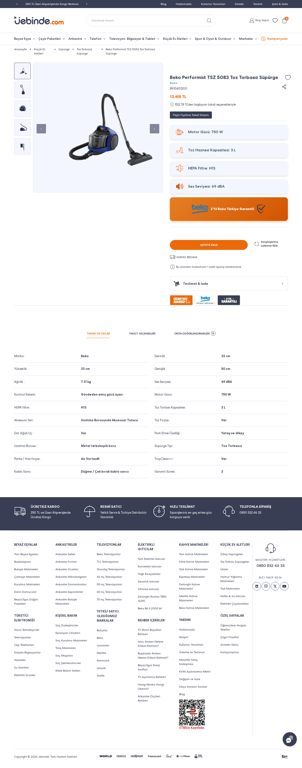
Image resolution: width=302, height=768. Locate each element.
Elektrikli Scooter (24, 675)
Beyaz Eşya (22, 39)
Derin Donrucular (25, 592)
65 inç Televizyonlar (109, 592)
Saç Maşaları (64, 655)
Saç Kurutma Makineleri (71, 640)
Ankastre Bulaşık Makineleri (66, 602)
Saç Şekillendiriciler (68, 663)
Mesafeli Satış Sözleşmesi (188, 662)
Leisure (101, 668)
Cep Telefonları (24, 645)
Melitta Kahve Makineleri (188, 598)
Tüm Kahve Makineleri (193, 554)
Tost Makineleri (230, 588)
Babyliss (102, 630)
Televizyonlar (22, 637)
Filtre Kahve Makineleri (194, 562)
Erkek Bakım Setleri (67, 671)
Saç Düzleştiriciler (66, 625)
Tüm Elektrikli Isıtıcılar (151, 559)
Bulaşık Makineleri (26, 569)
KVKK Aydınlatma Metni (194, 671)
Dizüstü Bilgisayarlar (27, 652)
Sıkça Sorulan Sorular (193, 687)
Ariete (101, 675)
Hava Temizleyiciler (26, 630)
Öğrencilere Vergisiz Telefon (233, 627)
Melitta (101, 653)
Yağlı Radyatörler (149, 574)
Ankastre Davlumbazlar (71, 584)
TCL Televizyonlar (108, 562)
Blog (163, 4)
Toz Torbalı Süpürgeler (234, 562)
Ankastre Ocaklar (66, 569)
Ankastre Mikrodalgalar (71, 577)
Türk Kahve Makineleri (193, 569)
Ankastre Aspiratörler (69, 592)
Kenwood (103, 660)
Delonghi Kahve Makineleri (189, 586)
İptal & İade (280, 4)
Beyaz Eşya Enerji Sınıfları (149, 667)
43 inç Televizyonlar (109, 577)
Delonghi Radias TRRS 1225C (152, 599)
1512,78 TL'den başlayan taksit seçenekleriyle (205, 105)
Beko (173, 83)
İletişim (183, 637)
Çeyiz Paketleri (49, 39)
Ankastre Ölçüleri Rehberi (149, 698)
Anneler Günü (229, 645)
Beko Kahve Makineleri (194, 608)
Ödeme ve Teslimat (192, 652)
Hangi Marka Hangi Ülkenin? (151, 687)
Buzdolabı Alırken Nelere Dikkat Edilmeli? (153, 656)
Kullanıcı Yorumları (213, 4)
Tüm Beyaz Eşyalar (26, 554)
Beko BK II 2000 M (150, 608)
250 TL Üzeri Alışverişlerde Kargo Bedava (52, 4)
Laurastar (103, 645)
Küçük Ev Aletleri (175, 39)
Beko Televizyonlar (109, 554)
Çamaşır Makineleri (27, 577)
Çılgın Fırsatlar (229, 637)
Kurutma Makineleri (27, 584)
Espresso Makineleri (192, 577)
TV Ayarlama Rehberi (152, 677)
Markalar (246, 39)
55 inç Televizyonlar (109, 584)
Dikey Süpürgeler (231, 554)
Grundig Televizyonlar (111, 569)
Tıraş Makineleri (65, 648)
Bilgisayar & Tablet (141, 39)
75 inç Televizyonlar (109, 599)
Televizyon (117, 39)
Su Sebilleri (21, 667)
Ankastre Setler (65, 554)
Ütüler (224, 569)
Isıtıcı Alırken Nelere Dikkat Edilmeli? (150, 644)
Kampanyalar (277, 39)
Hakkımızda (184, 4)
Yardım (258, 4)
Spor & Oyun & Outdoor (213, 39)
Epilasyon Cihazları (67, 633)
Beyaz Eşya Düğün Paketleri (26, 602)
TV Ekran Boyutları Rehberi (149, 632)
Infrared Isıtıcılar (148, 589)
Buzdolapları (22, 562)
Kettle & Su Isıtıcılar (232, 596)
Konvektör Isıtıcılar (149, 566)
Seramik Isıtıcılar (148, 581)
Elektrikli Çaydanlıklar (234, 604)
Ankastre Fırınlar (66, 562)
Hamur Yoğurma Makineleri (231, 579)
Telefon (95, 39)
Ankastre (75, 39)
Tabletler (20, 660)
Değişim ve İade (189, 679)
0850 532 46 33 (270, 565)
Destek (239, 4)
